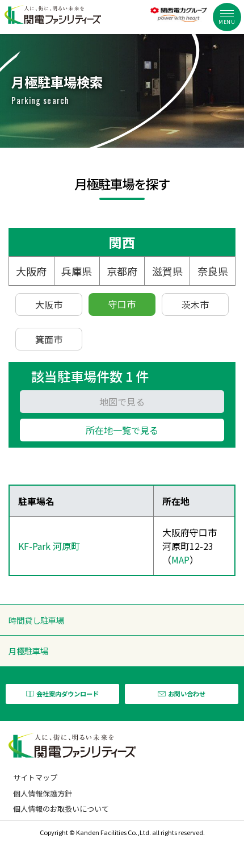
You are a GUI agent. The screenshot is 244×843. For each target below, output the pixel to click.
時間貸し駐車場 (36, 620)
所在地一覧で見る (122, 430)
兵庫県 (76, 271)
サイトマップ (35, 777)
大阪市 (48, 304)
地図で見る (122, 401)
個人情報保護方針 (42, 793)
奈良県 (212, 271)
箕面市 (48, 339)
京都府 (122, 271)
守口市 (122, 304)
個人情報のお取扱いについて (61, 808)
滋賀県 (167, 271)
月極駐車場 (28, 651)
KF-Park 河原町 (49, 546)
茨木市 (195, 304)
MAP (180, 559)
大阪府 (31, 271)
